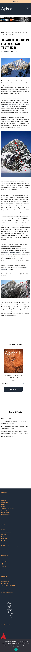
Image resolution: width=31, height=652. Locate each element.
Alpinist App (4, 502)
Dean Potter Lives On (7, 418)
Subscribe (15, 1)
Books (3, 540)
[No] (29, 646)
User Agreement (5, 514)
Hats (2, 536)
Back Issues (4, 530)
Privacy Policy (5, 512)
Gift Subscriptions (6, 532)
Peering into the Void (7, 436)
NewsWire (8, 32)
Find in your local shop (9, 546)
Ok (16, 649)
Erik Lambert (6, 51)
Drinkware (4, 538)
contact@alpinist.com (7, 592)
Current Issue (4, 498)
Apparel (3, 534)
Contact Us (4, 510)
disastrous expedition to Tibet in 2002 (14, 252)
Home (2, 32)
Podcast (3, 504)
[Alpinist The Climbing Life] (6, 9)
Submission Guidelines (7, 508)
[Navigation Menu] (28, 8)
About (3, 506)
